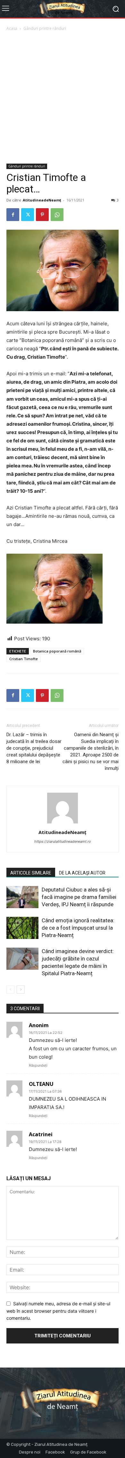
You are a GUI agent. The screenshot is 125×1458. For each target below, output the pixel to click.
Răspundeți (38, 1065)
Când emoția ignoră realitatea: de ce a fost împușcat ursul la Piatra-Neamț (78, 927)
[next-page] (21, 989)
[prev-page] (10, 989)
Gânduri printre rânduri (44, 28)
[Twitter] (27, 214)
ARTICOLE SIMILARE (30, 872)
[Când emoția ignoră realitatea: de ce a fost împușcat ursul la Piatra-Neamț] (22, 928)
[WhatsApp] (57, 214)
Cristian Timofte (23, 658)
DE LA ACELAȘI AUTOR (82, 872)
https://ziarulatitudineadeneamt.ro (62, 841)
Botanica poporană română (57, 651)
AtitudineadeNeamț (42, 200)
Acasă (11, 28)
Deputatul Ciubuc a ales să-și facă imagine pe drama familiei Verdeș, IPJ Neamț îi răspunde (79, 897)
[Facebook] (12, 214)
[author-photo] (62, 823)
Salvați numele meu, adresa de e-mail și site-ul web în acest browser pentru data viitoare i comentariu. (58, 1311)
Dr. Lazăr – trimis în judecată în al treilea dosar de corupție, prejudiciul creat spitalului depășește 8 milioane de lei (34, 748)
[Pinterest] (42, 214)
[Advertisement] (62, 97)
